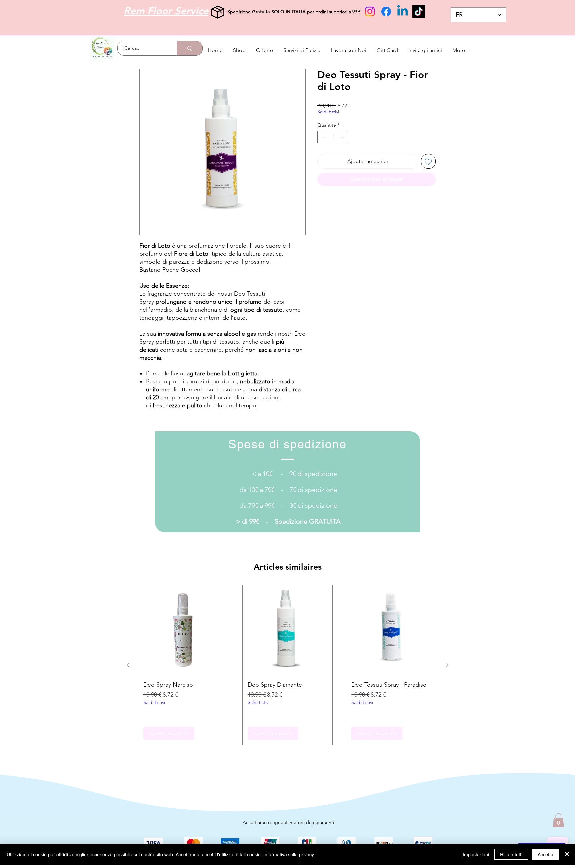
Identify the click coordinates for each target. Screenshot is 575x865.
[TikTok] (418, 11)
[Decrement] (322, 137)
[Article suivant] (447, 665)
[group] (287, 665)
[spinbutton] (333, 137)
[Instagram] (369, 11)
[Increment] (343, 137)
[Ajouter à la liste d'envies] (428, 161)
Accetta (545, 854)
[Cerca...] (189, 48)
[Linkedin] (402, 11)
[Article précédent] (128, 665)
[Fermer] (567, 854)
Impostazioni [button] (476, 854)
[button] (558, 820)
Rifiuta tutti (511, 854)
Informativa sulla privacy (288, 854)
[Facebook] (386, 11)
